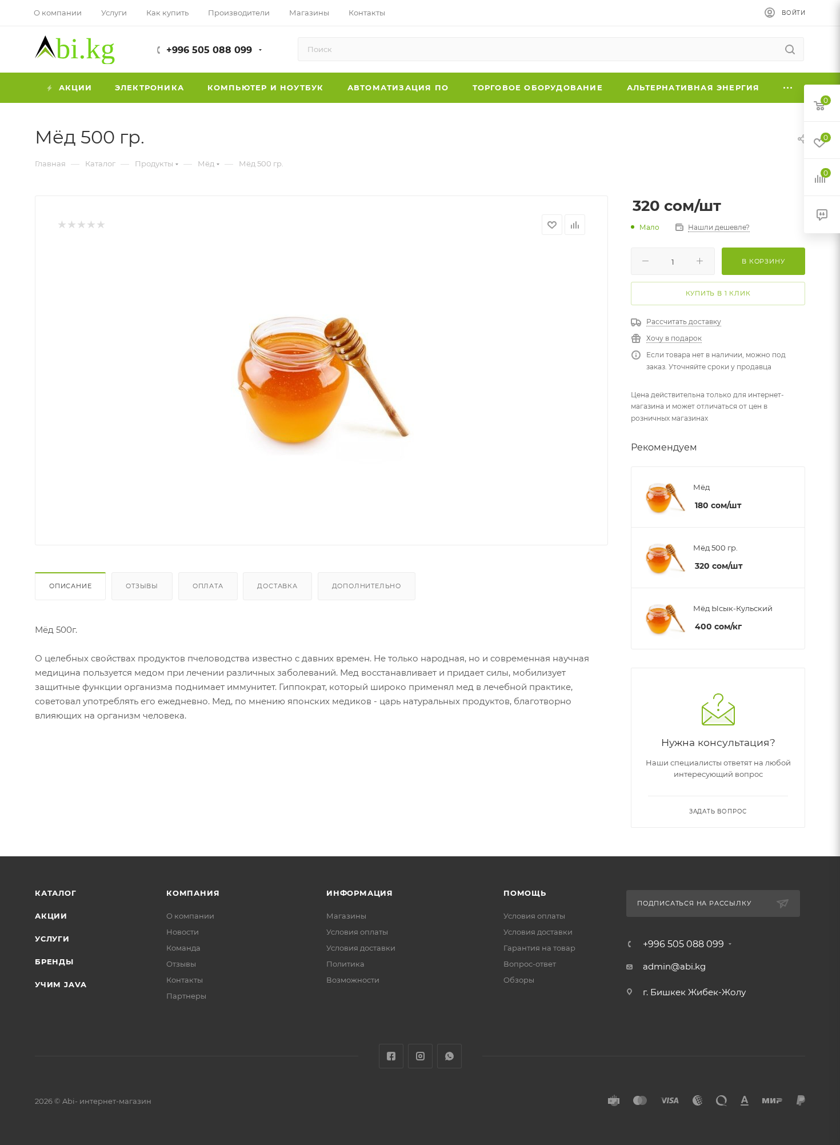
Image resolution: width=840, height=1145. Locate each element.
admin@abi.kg (674, 966)
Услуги (52, 938)
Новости (182, 931)
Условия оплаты (357, 931)
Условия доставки (360, 947)
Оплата (208, 586)
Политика (345, 963)
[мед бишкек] (321, 377)
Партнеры (186, 995)
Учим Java (61, 984)
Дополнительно (366, 586)
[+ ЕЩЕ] (788, 88)
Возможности (352, 979)
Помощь (524, 892)
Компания (192, 892)
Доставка (277, 586)
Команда (183, 947)
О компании (190, 915)
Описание (70, 586)
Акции (51, 915)
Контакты (184, 979)
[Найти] (790, 49)
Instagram (420, 1056)
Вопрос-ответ (529, 963)
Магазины (346, 915)
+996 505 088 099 (209, 50)
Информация (359, 892)
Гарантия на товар (539, 947)
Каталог (56, 892)
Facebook (391, 1056)
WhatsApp (449, 1056)
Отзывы (142, 586)
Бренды (54, 961)
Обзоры (518, 979)
